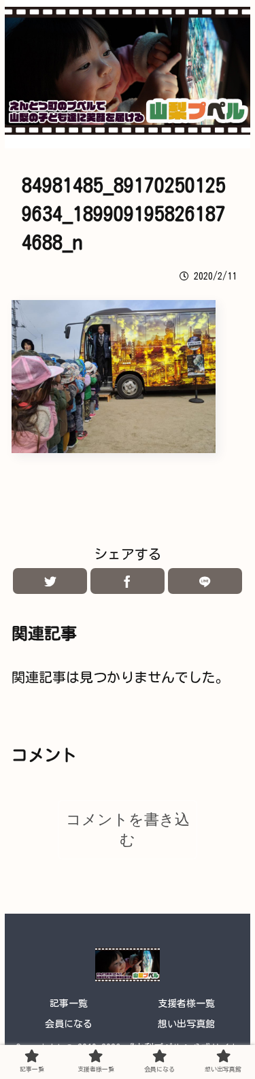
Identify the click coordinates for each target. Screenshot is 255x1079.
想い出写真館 (186, 1024)
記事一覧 (69, 1003)
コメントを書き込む (128, 829)
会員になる (68, 1024)
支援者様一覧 (186, 1003)
